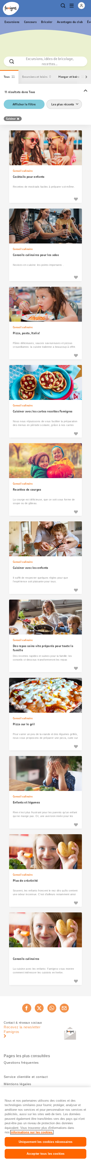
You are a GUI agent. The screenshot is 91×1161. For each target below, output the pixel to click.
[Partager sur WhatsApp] (51, 1008)
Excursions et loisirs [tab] (36, 77)
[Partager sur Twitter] (39, 1008)
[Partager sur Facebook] (26, 1008)
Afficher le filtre (24, 104)
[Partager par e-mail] (64, 1008)
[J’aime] (76, 199)
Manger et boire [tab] (71, 77)
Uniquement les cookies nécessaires (45, 1142)
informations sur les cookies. (32, 1132)
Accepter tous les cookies (45, 1153)
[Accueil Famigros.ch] (11, 8)
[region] (45, 1124)
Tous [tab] (9, 77)
